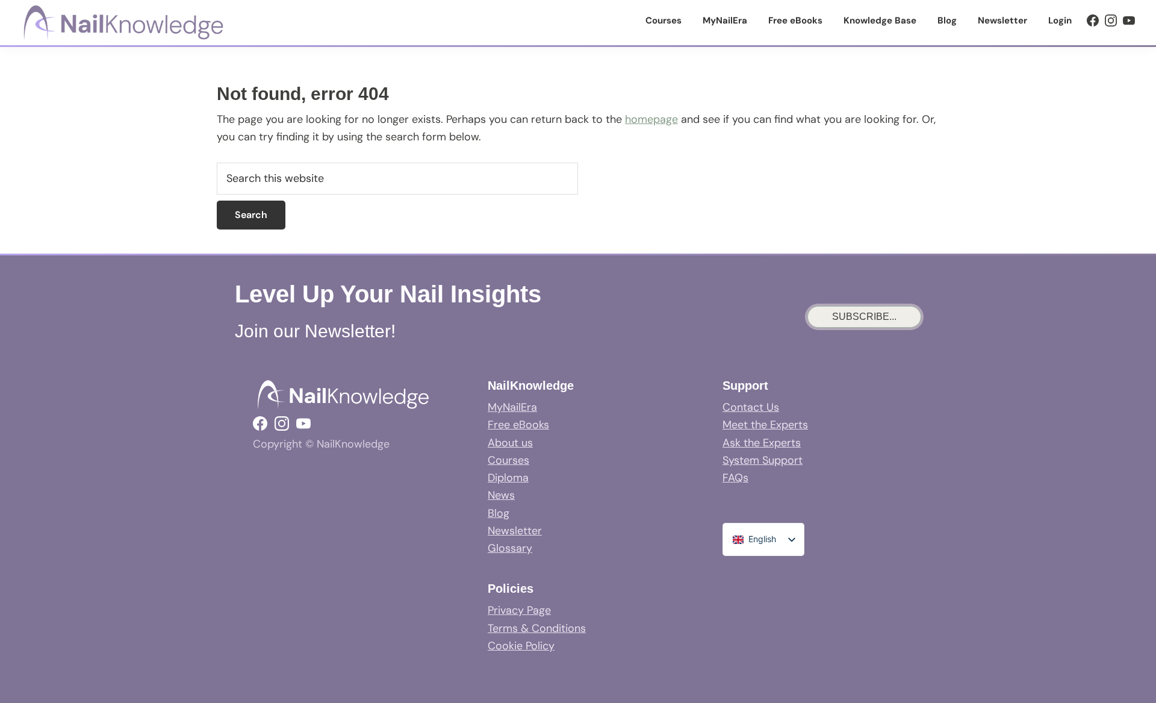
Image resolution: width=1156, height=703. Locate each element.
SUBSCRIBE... (864, 316)
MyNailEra (512, 407)
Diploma (508, 477)
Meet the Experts (765, 424)
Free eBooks (518, 424)
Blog (498, 513)
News (501, 495)
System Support (762, 460)
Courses (508, 460)
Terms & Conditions (537, 628)
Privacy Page (519, 610)
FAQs (735, 477)
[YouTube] (1129, 20)
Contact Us (750, 407)
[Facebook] (1093, 20)
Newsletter (515, 530)
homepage (651, 119)
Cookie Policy (521, 646)
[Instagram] (1111, 20)
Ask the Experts (761, 443)
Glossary (510, 548)
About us (510, 443)
